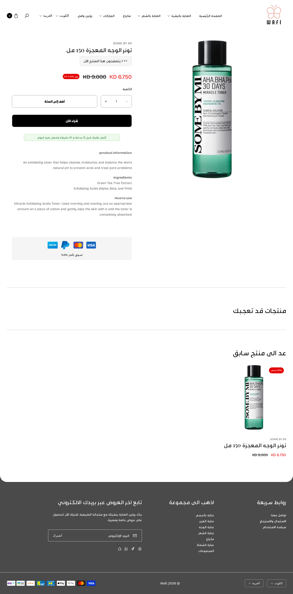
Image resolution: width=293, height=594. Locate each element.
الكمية (127, 89)
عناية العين (206, 521)
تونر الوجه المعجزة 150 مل (255, 445)
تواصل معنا (278, 515)
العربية (47, 16)
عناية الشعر (206, 533)
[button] (180, 15)
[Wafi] (274, 16)
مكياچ (210, 539)
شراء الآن (72, 121)
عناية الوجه (206, 527)
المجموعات (206, 551)
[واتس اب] (126, 549)
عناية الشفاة (205, 545)
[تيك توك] (133, 548)
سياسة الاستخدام (274, 527)
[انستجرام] (140, 549)
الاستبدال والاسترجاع (273, 521)
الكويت (64, 16)
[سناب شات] (120, 549)
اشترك (57, 536)
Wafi (163, 583)
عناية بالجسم (205, 515)
